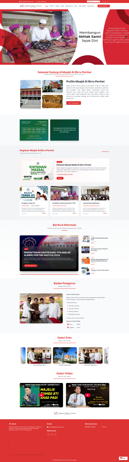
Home (46, 6)
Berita (62, 6)
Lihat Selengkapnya (73, 103)
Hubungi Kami (90, 6)
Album (75, 6)
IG (103, 1)
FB (105, 1)
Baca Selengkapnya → (30, 265)
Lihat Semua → (105, 151)
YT (108, 1)
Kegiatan (57, 6)
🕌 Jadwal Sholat (104, 6)
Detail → (60, 178)
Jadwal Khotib (82, 6)
